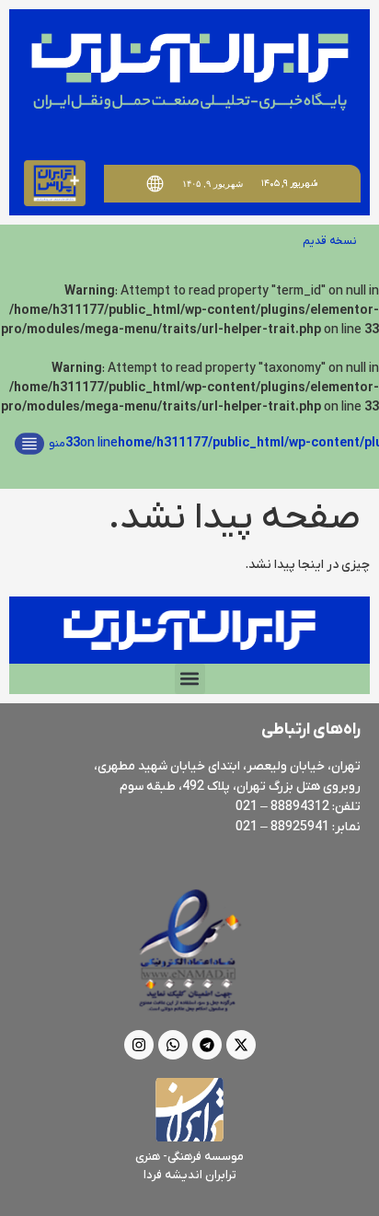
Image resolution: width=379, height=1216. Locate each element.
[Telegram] (207, 1045)
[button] (190, 679)
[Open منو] (29, 443)
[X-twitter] (241, 1045)
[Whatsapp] (173, 1045)
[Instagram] (139, 1045)
